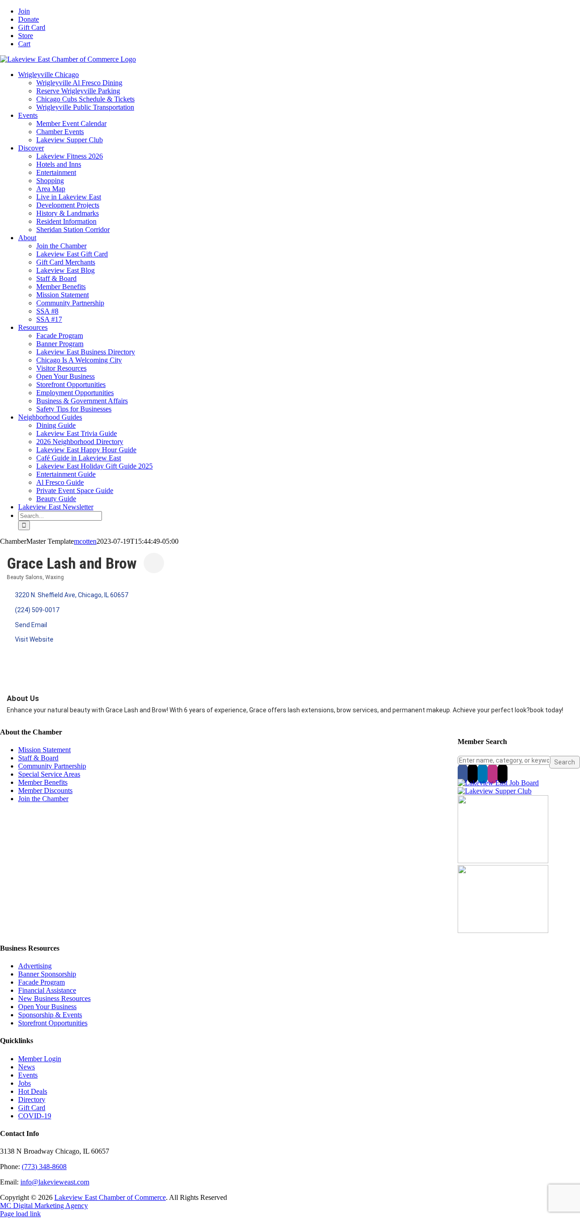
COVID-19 (34, 1116)
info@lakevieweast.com (54, 1182)
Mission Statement (44, 750)
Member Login (39, 1059)
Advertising (35, 966)
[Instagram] (493, 773)
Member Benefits (43, 782)
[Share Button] (154, 563)
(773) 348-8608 (44, 1166)
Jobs (24, 1083)
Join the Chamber (43, 798)
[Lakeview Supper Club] (495, 791)
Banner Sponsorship (47, 974)
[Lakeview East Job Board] (498, 783)
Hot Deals (32, 1091)
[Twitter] (473, 773)
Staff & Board (38, 758)
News (26, 1067)
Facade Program (41, 982)
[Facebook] (463, 773)
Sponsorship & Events (50, 1015)
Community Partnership (52, 766)
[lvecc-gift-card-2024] (503, 930)
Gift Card (31, 1108)
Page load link (20, 1214)
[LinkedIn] (483, 773)
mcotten (85, 541)
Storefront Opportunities (52, 1023)
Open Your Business (47, 1006)
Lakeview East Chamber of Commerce (110, 1197)
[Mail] (503, 773)
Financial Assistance (47, 990)
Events (28, 1075)
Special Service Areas (49, 774)
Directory (31, 1099)
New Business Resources (54, 998)
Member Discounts (45, 790)
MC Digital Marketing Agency (44, 1205)
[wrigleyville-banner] (503, 861)
